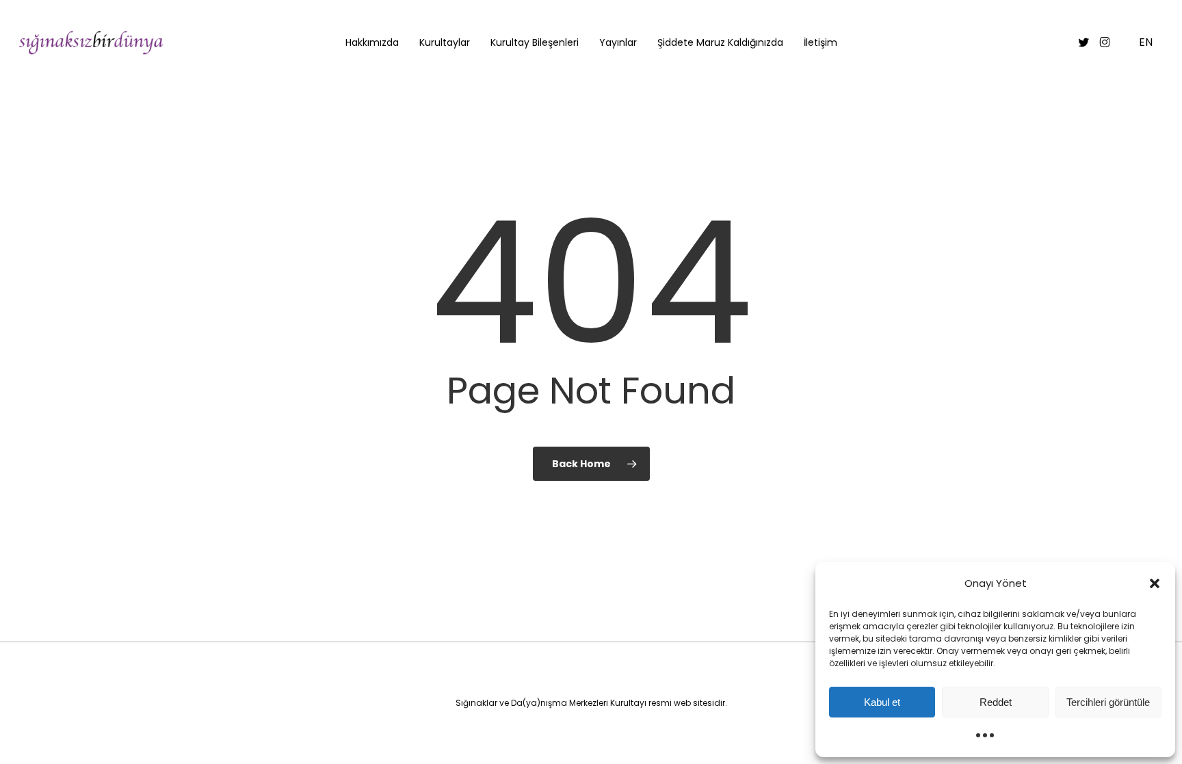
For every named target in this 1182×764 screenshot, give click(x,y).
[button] (1154, 583)
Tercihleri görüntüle (1108, 702)
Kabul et (882, 702)
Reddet (996, 702)
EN (1146, 43)
